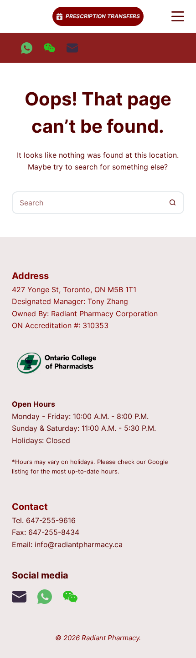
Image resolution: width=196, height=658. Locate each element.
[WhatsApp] (26, 48)
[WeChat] (49, 48)
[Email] (72, 48)
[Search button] (172, 202)
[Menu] (177, 16)
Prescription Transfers (103, 16)
